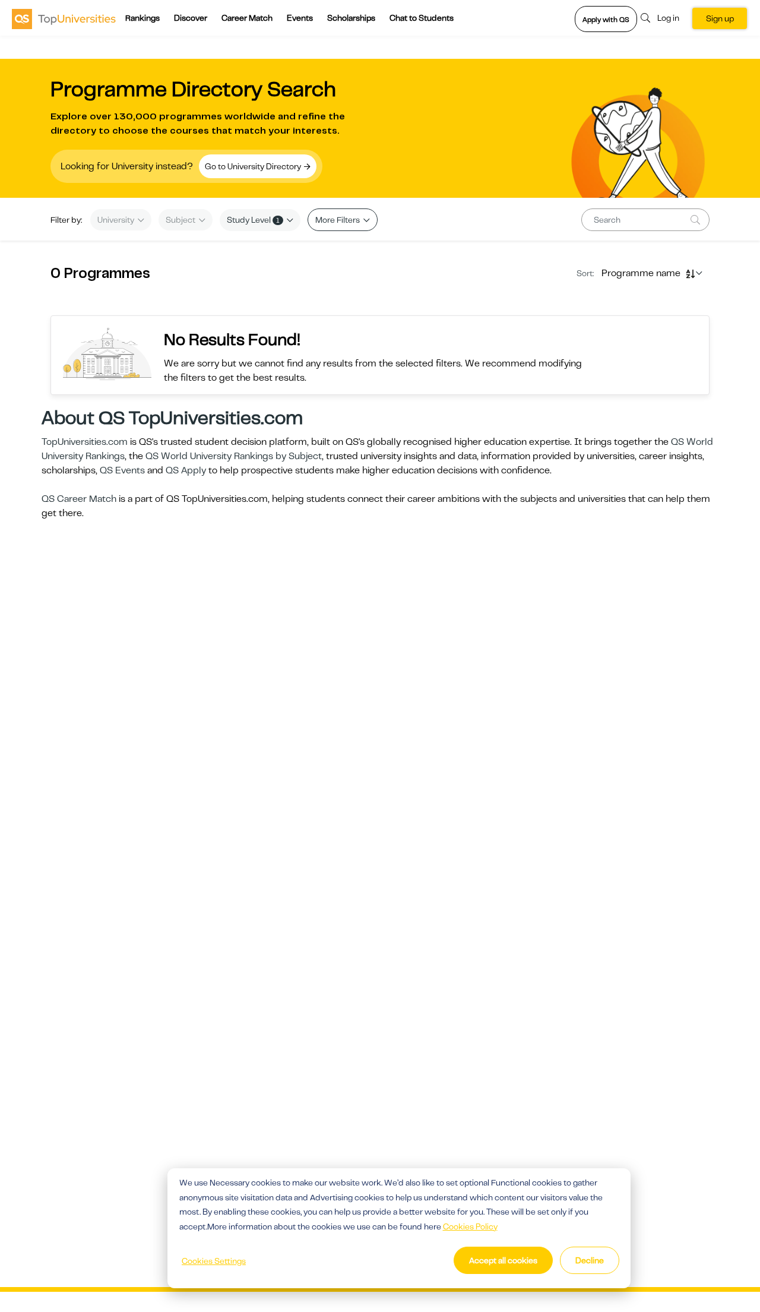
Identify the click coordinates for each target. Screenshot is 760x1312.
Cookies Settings (214, 1261)
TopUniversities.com (85, 442)
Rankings (142, 17)
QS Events (122, 470)
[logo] (64, 18)
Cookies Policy (470, 1226)
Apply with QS (605, 19)
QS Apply (186, 470)
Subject (181, 219)
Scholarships (351, 17)
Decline (589, 1260)
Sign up (720, 18)
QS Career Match (79, 499)
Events (300, 17)
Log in (668, 17)
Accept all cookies (503, 1260)
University (116, 219)
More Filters (338, 219)
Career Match (247, 17)
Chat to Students (422, 17)
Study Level (253, 219)
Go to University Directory (254, 166)
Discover (190, 17)
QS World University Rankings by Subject (233, 456)
